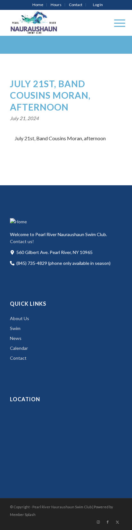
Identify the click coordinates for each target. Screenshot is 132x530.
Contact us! (22, 241)
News (15, 338)
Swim (15, 328)
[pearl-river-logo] (55, 22)
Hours (56, 4)
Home (37, 4)
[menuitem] (38, 4)
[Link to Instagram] (98, 522)
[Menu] (116, 22)
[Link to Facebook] (107, 522)
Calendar (19, 348)
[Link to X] (117, 522)
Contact (75, 4)
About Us (19, 318)
